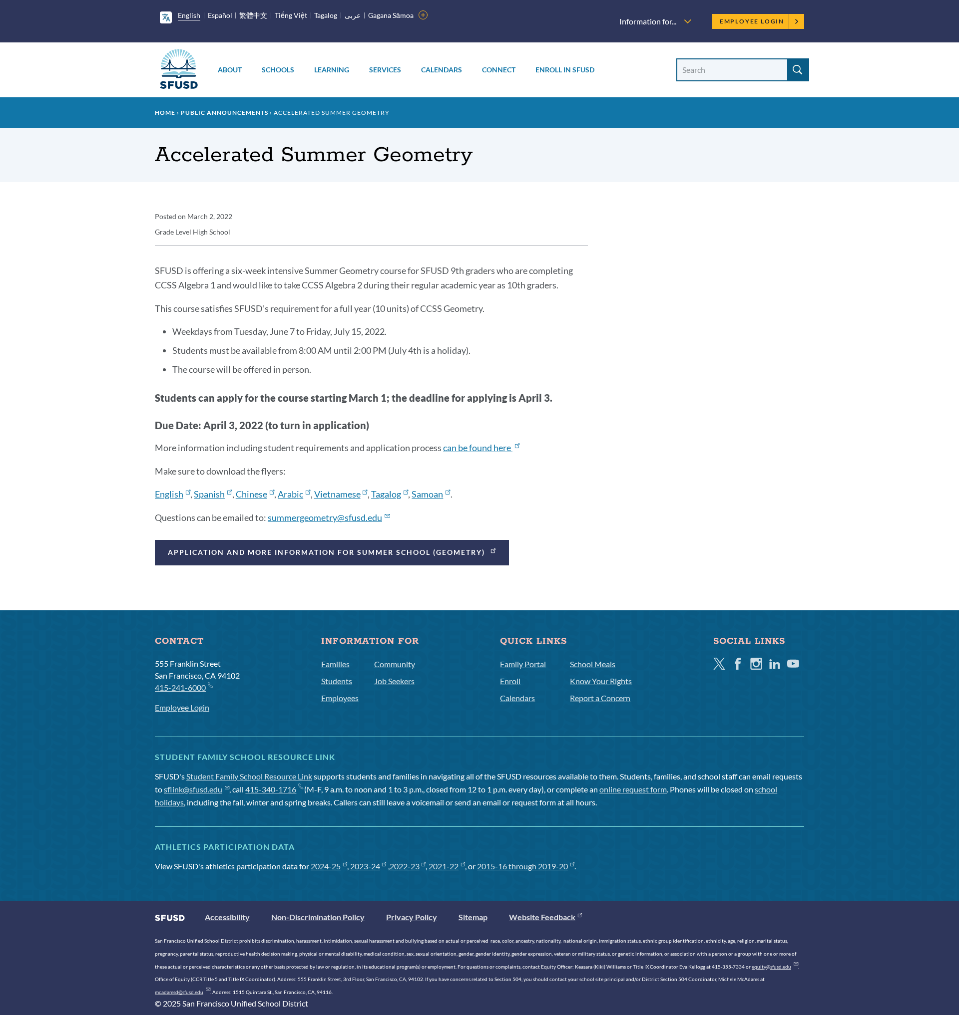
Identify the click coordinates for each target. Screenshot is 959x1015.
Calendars (441, 69)
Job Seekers (394, 681)
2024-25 (326, 866)
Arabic (290, 494)
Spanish (209, 494)
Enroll (510, 681)
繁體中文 (253, 15)
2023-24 (365, 866)
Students (336, 681)
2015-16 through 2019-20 (522, 866)
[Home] (179, 70)
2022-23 (405, 866)
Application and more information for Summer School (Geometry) (327, 552)
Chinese (251, 494)
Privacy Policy (411, 917)
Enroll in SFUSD (564, 69)
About (230, 69)
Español (220, 15)
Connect (498, 69)
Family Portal (523, 664)
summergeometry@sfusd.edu (325, 517)
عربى (353, 15)
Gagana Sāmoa (391, 15)
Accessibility (227, 917)
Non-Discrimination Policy (318, 917)
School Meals (592, 664)
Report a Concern (600, 698)
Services (385, 69)
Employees (340, 698)
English (189, 15)
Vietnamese (337, 494)
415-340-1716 (270, 789)
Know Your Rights (601, 681)
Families (335, 664)
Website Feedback (542, 917)
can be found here (477, 447)
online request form (633, 789)
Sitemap (473, 917)
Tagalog (325, 15)
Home (165, 112)
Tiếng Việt (291, 15)
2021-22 (444, 866)
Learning (331, 69)
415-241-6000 (180, 687)
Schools (278, 69)
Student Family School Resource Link (249, 776)
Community (394, 664)
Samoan (427, 494)
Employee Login (752, 21)
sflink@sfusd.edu (193, 789)
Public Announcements (224, 112)
